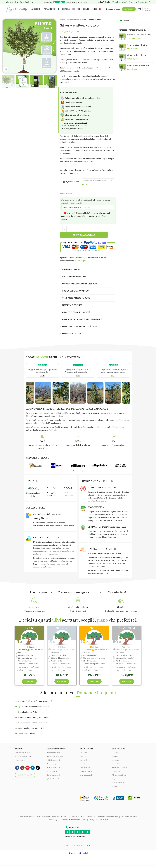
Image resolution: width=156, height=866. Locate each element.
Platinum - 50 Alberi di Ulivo (139, 35)
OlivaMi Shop (116, 771)
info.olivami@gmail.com (23, 756)
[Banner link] (35, 465)
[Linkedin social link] (32, 768)
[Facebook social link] (17, 768)
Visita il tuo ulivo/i (25, 775)
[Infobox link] (35, 604)
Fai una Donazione (118, 782)
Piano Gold (83, 760)
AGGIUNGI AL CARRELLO (84, 235)
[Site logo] (17, 9)
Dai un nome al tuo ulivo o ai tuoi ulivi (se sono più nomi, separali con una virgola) (85, 201)
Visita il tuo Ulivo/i (53, 760)
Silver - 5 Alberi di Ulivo (137, 55)
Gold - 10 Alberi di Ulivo (137, 45)
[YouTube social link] (27, 768)
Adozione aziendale (86, 775)
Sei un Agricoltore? (53, 775)
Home (62, 20)
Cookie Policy (102, 820)
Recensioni (115, 786)
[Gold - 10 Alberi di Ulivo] (122, 47)
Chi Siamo (115, 752)
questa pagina (80, 261)
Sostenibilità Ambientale (120, 767)
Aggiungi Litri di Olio (70, 182)
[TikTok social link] (38, 768)
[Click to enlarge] (5, 69)
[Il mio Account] (150, 2)
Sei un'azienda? (52, 771)
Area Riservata (55, 779)
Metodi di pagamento (54, 764)
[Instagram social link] (22, 768)
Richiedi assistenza (53, 752)
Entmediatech (85, 846)
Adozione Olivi (73, 20)
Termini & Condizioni (70, 820)
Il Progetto (115, 756)
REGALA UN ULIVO (114, 9)
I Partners (115, 760)
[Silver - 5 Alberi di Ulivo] (122, 57)
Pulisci (85, 184)
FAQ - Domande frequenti (55, 756)
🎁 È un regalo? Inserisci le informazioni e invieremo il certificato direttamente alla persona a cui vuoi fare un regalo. (85, 216)
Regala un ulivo (85, 767)
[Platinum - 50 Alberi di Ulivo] (122, 36)
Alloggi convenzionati (119, 775)
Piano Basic (83, 752)
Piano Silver (84, 756)
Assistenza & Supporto (138, 2)
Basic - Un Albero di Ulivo (138, 65)
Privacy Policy (88, 820)
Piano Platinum (85, 764)
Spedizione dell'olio (53, 767)
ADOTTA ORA (129, 9)
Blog (113, 779)
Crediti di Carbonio (118, 764)
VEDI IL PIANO (29, 681)
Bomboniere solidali (86, 771)
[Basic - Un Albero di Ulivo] (122, 67)
